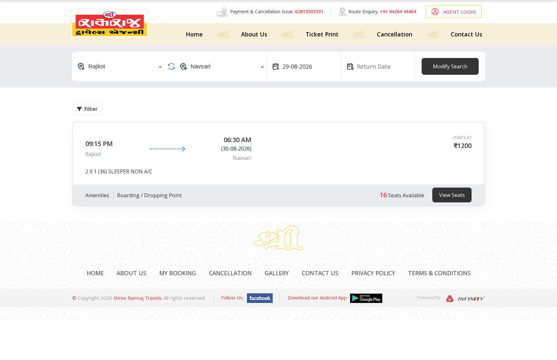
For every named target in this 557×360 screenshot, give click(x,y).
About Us (254, 34)
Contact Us (466, 34)
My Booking (177, 273)
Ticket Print (322, 34)
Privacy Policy (373, 273)
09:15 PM (99, 143)
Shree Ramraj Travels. (137, 298)
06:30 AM (237, 139)
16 (383, 194)
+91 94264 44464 (398, 11)
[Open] (160, 67)
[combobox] (120, 66)
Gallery (277, 273)
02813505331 (309, 11)
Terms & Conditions (439, 273)
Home (194, 34)
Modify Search (450, 66)
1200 (464, 145)
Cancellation (394, 34)
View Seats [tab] (452, 195)
